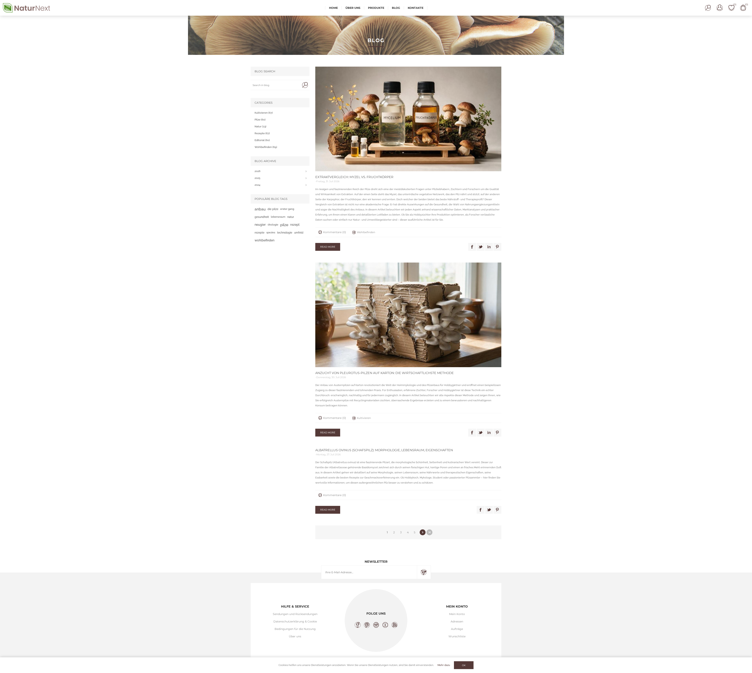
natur (290, 216)
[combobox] (276, 85)
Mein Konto (457, 614)
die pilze (273, 209)
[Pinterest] (366, 624)
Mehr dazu (443, 665)
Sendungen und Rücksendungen (295, 614)
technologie (284, 232)
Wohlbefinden (366, 232)
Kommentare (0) (334, 232)
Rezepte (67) (262, 133)
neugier (260, 224)
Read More (327, 246)
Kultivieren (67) (264, 112)
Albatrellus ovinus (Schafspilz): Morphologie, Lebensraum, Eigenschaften (384, 450)
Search (305, 85)
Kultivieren (364, 417)
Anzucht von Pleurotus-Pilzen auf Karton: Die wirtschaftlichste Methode (384, 373)
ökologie (273, 224)
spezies (270, 232)
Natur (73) (260, 126)
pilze (284, 225)
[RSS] (394, 624)
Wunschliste (456, 636)
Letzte (429, 532)
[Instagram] (376, 624)
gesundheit (262, 216)
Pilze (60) (260, 119)
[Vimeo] (385, 624)
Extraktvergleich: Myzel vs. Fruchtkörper (354, 177)
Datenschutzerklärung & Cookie (295, 621)
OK (464, 665)
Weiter (423, 532)
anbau (260, 209)
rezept (295, 224)
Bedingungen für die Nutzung (295, 629)
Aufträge (457, 629)
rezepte (259, 232)
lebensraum (278, 216)
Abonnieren (424, 572)
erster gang (287, 208)
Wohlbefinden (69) (266, 147)
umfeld (298, 232)
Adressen (457, 621)
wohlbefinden (264, 240)
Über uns (295, 636)
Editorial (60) (262, 140)
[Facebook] (357, 624)
